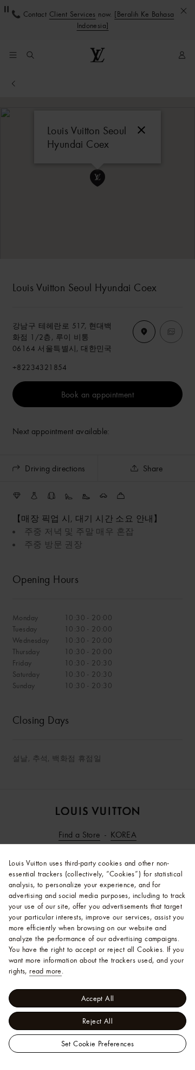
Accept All (97, 998)
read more (45, 971)
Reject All (97, 1021)
